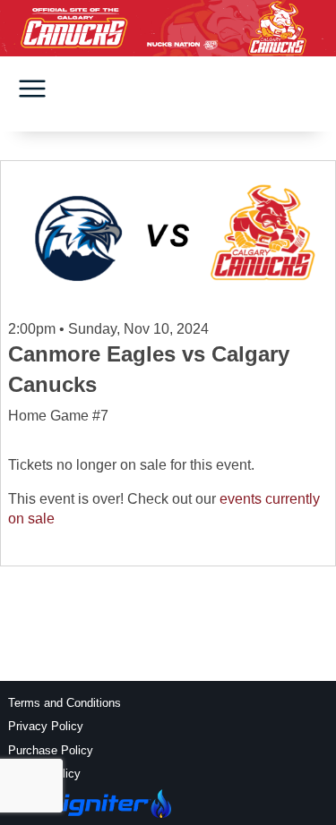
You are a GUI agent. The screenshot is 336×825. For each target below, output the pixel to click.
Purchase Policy (50, 750)
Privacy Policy (45, 726)
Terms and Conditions (64, 703)
